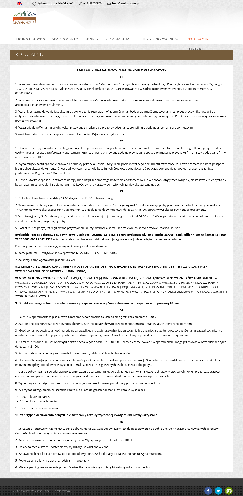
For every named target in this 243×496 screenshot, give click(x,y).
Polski (12, 3)
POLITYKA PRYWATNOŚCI (158, 39)
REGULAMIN (197, 39)
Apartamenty (64, 39)
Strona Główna (29, 39)
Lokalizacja (116, 39)
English (19, 3)
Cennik (91, 39)
